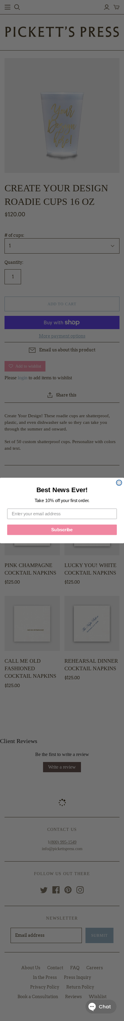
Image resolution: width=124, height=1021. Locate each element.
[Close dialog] (119, 482)
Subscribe (62, 529)
